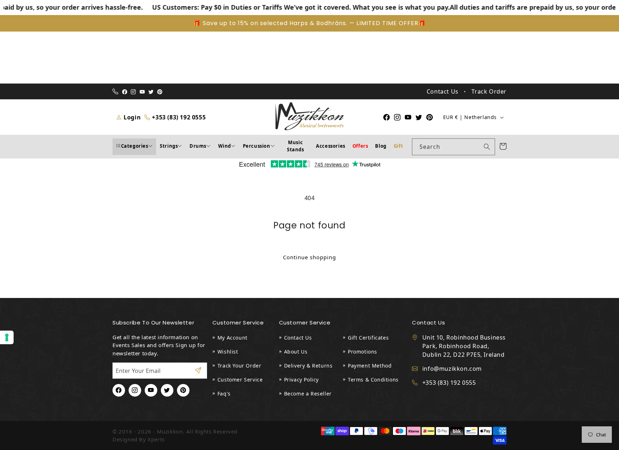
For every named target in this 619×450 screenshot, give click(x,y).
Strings (169, 146)
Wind (224, 146)
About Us (296, 351)
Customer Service (240, 379)
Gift (398, 146)
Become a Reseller (308, 393)
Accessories (330, 146)
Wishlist (227, 351)
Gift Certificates (368, 337)
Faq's (224, 393)
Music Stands (295, 146)
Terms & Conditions (373, 379)
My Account (232, 337)
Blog (380, 146)
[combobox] (453, 147)
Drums (197, 146)
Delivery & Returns (308, 365)
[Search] (487, 147)
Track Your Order (239, 365)
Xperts (156, 439)
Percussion (256, 146)
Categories (134, 146)
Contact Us (298, 337)
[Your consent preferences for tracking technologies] (7, 337)
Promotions (362, 351)
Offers (360, 146)
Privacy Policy (301, 379)
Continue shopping (309, 257)
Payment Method (370, 365)
